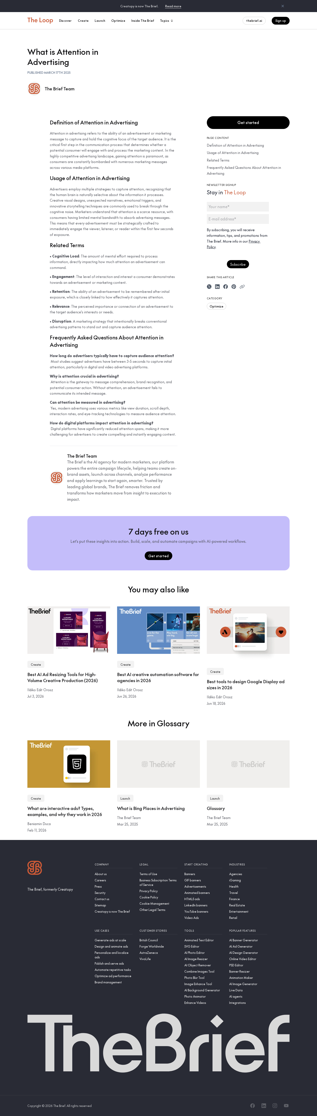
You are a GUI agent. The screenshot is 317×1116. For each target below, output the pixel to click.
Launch (125, 798)
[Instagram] (274, 1105)
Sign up (280, 20)
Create (36, 664)
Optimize (216, 306)
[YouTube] (286, 1105)
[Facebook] (252, 1105)
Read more (173, 6)
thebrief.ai (254, 20)
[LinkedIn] (263, 1105)
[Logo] (34, 868)
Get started (248, 122)
